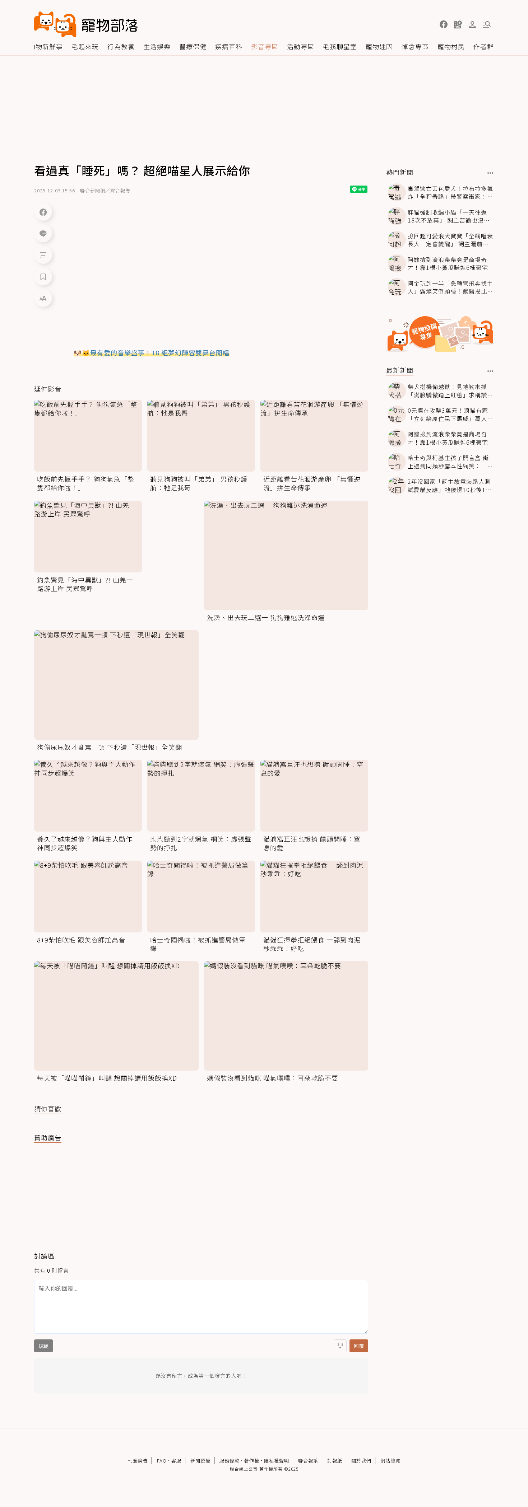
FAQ (162, 1460)
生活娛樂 (157, 46)
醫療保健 (193, 46)
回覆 (359, 1345)
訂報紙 (334, 1460)
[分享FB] (43, 212)
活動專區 (300, 46)
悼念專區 (415, 46)
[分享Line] (43, 233)
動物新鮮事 (46, 46)
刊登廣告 (138, 1460)
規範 (43, 1345)
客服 (176, 1460)
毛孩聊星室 (340, 46)
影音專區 (264, 46)
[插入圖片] (340, 1345)
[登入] (472, 24)
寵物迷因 (379, 46)
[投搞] (458, 24)
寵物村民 (451, 46)
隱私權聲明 (276, 1460)
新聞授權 (200, 1460)
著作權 (251, 1460)
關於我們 (361, 1460)
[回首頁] (86, 24)
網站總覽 (390, 1460)
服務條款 (229, 1460)
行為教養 (121, 46)
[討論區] (43, 255)
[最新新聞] (490, 371)
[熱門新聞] (490, 173)
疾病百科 (228, 46)
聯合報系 (308, 1460)
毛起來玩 (85, 46)
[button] (443, 24)
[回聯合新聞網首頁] (55, 24)
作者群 (483, 46)
